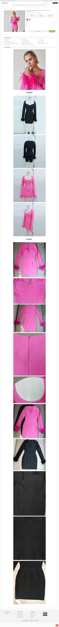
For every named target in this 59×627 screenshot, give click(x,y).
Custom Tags (32, 616)
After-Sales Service (19, 616)
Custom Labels (32, 617)
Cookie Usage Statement (20, 617)
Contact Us (38, 12)
